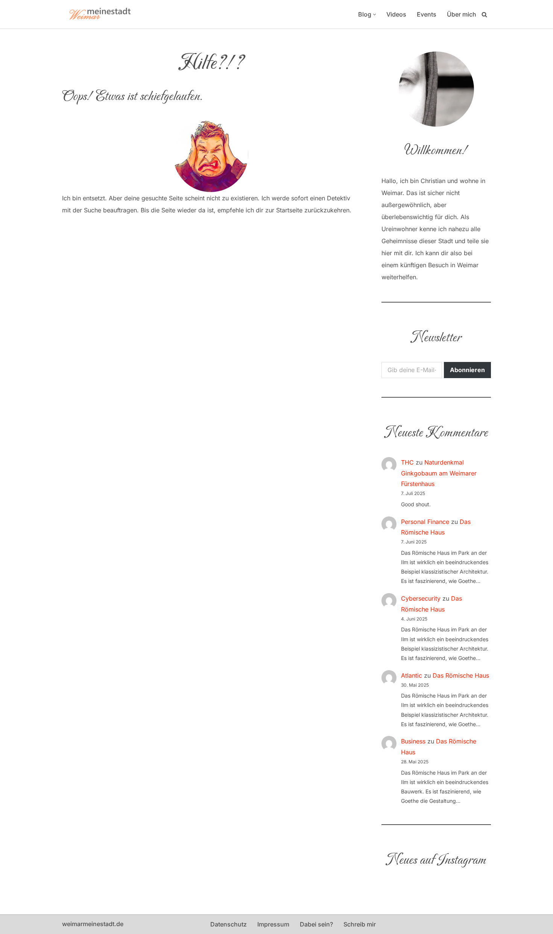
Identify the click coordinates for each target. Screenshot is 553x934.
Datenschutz (228, 924)
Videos (396, 14)
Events (426, 14)
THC (407, 462)
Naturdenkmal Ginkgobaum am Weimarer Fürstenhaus (439, 473)
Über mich (461, 14)
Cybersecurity (421, 598)
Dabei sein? (316, 924)
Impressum (273, 924)
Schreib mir (359, 924)
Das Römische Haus (461, 675)
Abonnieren (467, 370)
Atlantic (411, 675)
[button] (374, 14)
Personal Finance (425, 521)
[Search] (484, 14)
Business (413, 741)
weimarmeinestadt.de (92, 924)
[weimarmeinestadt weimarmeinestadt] (99, 14)
